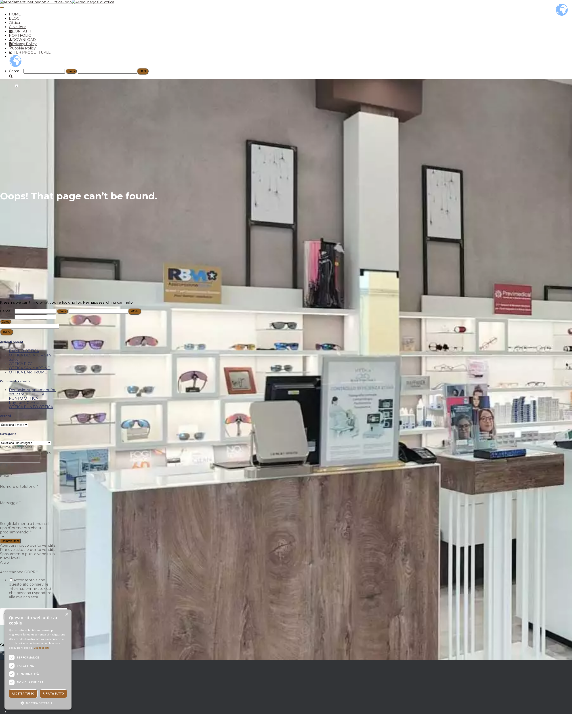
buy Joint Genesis (24, 403)
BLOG (14, 18)
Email (6, 475)
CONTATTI (22, 31)
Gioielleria (17, 27)
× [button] (66, 614)
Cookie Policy (24, 48)
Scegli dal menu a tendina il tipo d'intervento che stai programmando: (24, 528)
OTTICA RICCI (21, 364)
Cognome (9, 465)
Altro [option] (4, 562)
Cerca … (16, 71)
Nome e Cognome (17, 447)
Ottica (14, 23)
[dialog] (38, 660)
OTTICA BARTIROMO (28, 372)
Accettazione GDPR (19, 572)
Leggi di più (41, 648)
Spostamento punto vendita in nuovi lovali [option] (27, 556)
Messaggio (10, 503)
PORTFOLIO (20, 35)
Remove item (10, 541)
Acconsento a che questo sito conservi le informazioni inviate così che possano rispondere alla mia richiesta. (30, 588)
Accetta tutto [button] (23, 693)
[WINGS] (57, 2)
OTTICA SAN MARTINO (29, 368)
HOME (15, 14)
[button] (38, 703)
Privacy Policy (24, 44)
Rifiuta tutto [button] (53, 693)
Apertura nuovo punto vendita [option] (27, 545)
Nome (45, 452)
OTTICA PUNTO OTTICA (26, 396)
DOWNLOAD (24, 40)
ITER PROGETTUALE (32, 52)
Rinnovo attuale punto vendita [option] (27, 550)
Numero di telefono (19, 486)
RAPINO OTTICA (24, 351)
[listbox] (28, 549)
